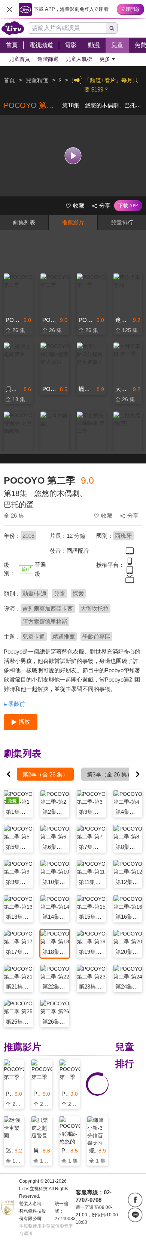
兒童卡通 (33, 636)
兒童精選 (37, 80)
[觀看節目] (73, 155)
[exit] (9, 9)
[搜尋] (112, 28)
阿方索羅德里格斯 (44, 621)
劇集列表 (24, 222)
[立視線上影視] (12, 28)
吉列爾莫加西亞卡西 (47, 608)
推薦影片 (73, 222)
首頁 (9, 80)
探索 (78, 593)
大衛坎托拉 (94, 608)
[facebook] (135, 1199)
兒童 (59, 593)
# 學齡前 (14, 704)
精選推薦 (63, 636)
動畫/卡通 (34, 593)
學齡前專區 (96, 636)
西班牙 (123, 536)
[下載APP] (128, 205)
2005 (28, 536)
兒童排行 (122, 222)
